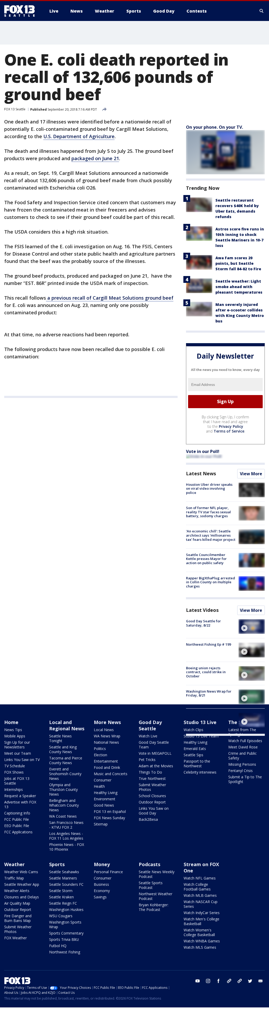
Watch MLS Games (200, 947)
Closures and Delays (21, 896)
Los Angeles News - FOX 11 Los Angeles (66, 836)
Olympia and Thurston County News (63, 789)
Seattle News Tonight (60, 738)
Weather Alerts (16, 890)
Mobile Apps (14, 735)
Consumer (102, 780)
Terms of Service (229, 431)
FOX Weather (15, 937)
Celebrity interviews (200, 772)
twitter (250, 981)
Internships (13, 789)
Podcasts (149, 864)
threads (239, 981)
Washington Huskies (66, 909)
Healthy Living (105, 792)
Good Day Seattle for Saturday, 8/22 (203, 623)
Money (102, 864)
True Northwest (152, 778)
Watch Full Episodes (245, 740)
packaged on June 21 (95, 158)
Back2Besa (148, 819)
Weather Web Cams (21, 871)
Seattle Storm (61, 890)
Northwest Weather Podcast (155, 896)
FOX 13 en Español (110, 811)
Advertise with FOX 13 (20, 804)
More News (107, 722)
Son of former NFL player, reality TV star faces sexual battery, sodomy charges (208, 511)
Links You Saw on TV (22, 759)
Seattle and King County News (63, 749)
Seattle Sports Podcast (151, 885)
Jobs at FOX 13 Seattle (16, 781)
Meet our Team (17, 753)
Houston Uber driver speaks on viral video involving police (209, 488)
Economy (102, 890)
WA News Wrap (107, 735)
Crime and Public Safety (242, 755)
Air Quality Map (17, 903)
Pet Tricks (147, 759)
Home (11, 722)
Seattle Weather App (21, 884)
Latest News (201, 473)
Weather (14, 864)
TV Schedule (14, 765)
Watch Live (148, 735)
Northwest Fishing (64, 951)
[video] (252, 626)
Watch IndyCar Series (202, 912)
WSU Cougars (61, 915)
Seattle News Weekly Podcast (156, 874)
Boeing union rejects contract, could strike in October (206, 672)
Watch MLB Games (200, 895)
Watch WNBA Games (202, 940)
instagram (208, 981)
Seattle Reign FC (63, 903)
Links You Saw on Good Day (154, 811)
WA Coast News (63, 816)
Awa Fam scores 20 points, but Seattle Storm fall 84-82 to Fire (238, 263)
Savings (100, 896)
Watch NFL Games (200, 878)
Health (99, 786)
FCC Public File (16, 819)
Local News (104, 729)
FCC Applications (18, 831)
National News (106, 742)
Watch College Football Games (197, 887)
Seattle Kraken (61, 896)
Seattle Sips (193, 754)
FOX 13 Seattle (14, 109)
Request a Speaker (20, 795)
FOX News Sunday (109, 817)
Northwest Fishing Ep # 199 (208, 644)
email (260, 981)
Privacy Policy (231, 426)
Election (100, 754)
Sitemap (101, 824)
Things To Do (150, 772)
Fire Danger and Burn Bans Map (18, 918)
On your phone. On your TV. (214, 127)
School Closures (152, 795)
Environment (104, 798)
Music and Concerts (110, 773)
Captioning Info (17, 813)
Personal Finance (108, 871)
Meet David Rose (243, 746)
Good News (104, 805)
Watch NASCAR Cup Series (201, 904)
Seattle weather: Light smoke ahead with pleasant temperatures (238, 287)
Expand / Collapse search (261, 11)
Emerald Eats (195, 748)
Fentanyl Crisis (240, 770)
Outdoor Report (152, 802)
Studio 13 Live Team (201, 735)
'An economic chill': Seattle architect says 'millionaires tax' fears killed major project (210, 535)
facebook (218, 981)
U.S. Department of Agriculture (79, 136)
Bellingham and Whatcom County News (64, 805)
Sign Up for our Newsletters (17, 744)
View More (251, 474)
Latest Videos (202, 610)
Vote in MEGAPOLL (155, 753)
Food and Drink (107, 767)
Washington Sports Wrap (65, 924)
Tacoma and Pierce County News (65, 760)
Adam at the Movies (156, 765)
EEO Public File (16, 825)
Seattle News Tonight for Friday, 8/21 (207, 716)
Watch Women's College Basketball (199, 932)
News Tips (13, 729)
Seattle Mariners (63, 878)
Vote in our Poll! (202, 451)
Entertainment (106, 761)
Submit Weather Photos (152, 787)
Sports (57, 864)
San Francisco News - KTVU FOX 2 (66, 825)
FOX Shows (14, 772)
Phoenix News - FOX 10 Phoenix (66, 847)
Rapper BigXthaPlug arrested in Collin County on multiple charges (210, 582)
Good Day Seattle (150, 725)
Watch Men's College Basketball (201, 921)
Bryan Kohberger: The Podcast (153, 907)
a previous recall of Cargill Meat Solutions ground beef (109, 298)
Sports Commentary (66, 933)
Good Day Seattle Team (154, 744)
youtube (197, 981)
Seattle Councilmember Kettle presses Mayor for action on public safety (206, 558)
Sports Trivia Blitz (64, 939)
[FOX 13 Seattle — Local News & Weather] (21, 11)
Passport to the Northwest (197, 763)
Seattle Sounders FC (66, 884)
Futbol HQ (57, 945)
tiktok (229, 981)
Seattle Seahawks (64, 871)
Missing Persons (242, 764)
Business (101, 884)
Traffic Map (14, 878)
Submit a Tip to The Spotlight (245, 779)
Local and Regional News (66, 725)
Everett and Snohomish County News (65, 774)
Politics (100, 748)
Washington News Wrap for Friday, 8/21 (208, 693)
